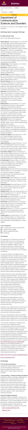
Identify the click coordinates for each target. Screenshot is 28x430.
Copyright (4, 426)
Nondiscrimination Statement (8, 422)
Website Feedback (21, 422)
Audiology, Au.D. (6, 410)
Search (11, 12)
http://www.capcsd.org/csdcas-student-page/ (12, 341)
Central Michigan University (6, 419)
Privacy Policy (13, 423)
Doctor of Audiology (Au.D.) (8, 357)
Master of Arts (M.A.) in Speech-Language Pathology (14, 354)
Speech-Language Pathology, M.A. (11, 408)
